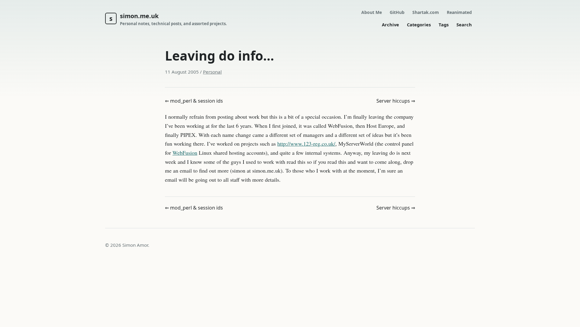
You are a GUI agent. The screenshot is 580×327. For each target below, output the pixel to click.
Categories (419, 24)
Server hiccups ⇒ (395, 100)
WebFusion (184, 152)
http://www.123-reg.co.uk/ (306, 143)
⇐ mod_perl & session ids (194, 100)
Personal (212, 72)
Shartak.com (425, 12)
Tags (444, 24)
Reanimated (459, 12)
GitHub (397, 12)
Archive (390, 24)
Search (464, 24)
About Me (371, 12)
